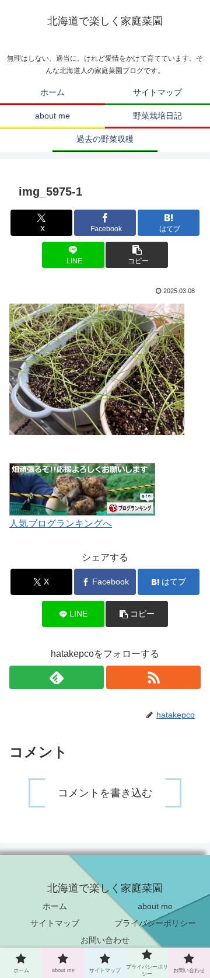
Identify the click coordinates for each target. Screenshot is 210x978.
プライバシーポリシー (155, 923)
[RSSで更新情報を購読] (153, 677)
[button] (137, 255)
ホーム (55, 906)
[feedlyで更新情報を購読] (56, 677)
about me (155, 906)
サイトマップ (54, 923)
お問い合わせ (105, 940)
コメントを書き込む (105, 793)
